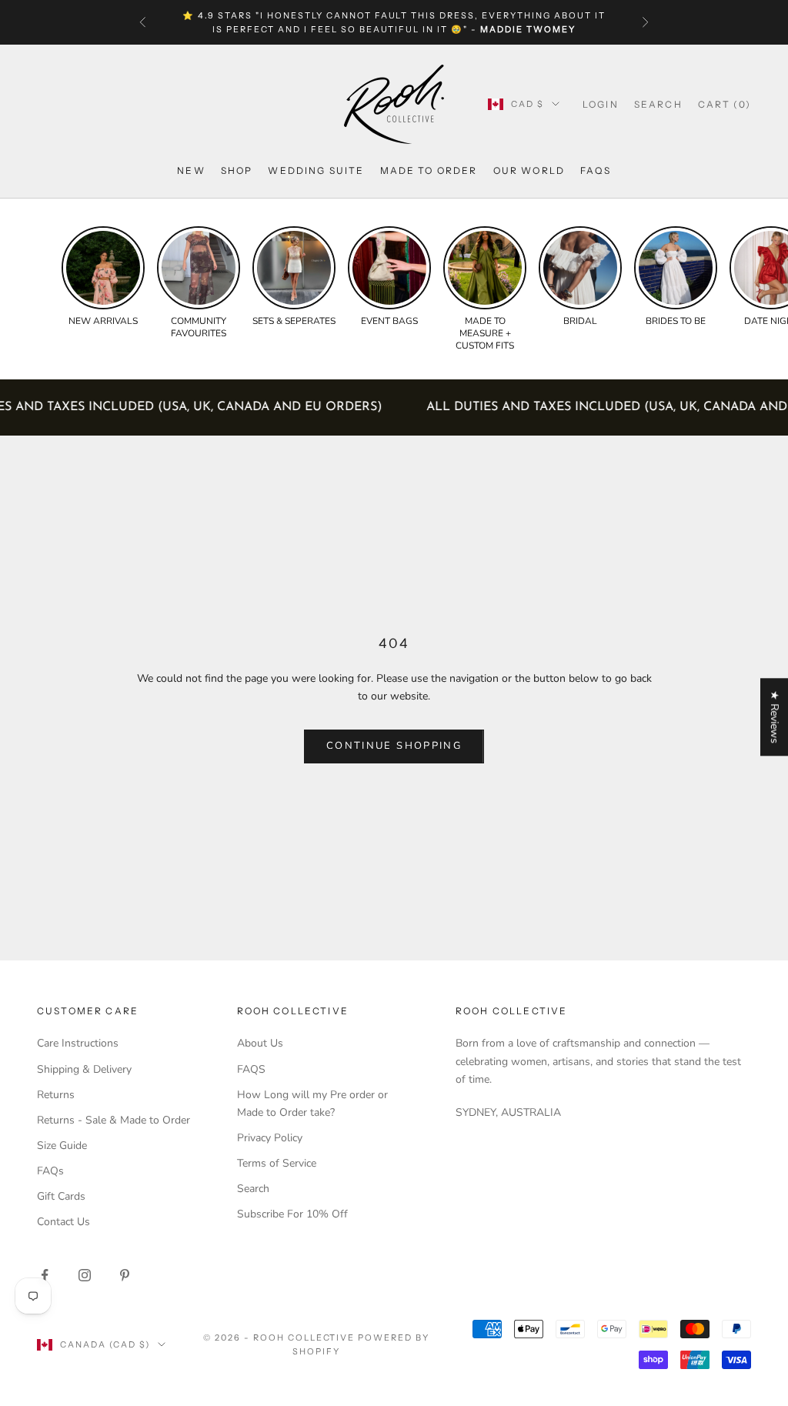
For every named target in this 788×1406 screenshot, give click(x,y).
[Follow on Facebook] (44, 1275)
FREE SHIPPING (232, 16)
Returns (56, 1094)
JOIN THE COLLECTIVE (330, 1293)
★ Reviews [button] (774, 716)
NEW (191, 170)
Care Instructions (78, 1043)
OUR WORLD (529, 170)
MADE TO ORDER (429, 170)
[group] (103, 277)
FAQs (595, 170)
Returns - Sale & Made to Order (113, 1120)
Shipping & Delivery (84, 1069)
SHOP (237, 170)
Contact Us (63, 1221)
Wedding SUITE (316, 170)
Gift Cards (61, 1196)
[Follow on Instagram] (84, 1275)
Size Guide (62, 1145)
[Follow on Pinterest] (124, 1275)
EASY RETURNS (475, 16)
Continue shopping (394, 746)
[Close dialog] (764, 986)
